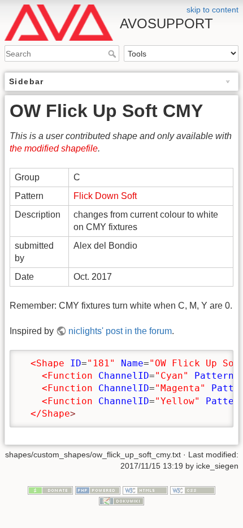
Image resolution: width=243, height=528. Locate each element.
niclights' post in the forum (120, 331)
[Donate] (50, 489)
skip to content (212, 9)
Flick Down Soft (105, 196)
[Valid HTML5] (145, 489)
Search (113, 54)
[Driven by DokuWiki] (121, 500)
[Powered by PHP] (97, 489)
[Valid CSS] (192, 489)
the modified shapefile (54, 148)
